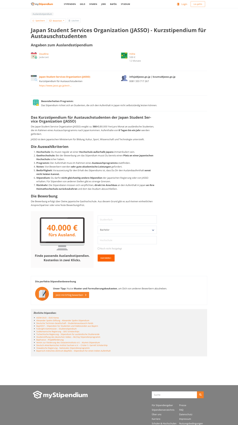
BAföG (113, 4)
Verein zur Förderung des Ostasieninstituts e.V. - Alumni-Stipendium (68, 342)
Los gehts (198, 4)
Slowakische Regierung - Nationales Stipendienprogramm (63, 348)
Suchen (105, 258)
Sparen (93, 4)
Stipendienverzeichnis (163, 409)
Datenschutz (185, 414)
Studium (125, 4)
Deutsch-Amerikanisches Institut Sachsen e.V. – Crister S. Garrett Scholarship (72, 345)
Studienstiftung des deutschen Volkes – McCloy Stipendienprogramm (68, 337)
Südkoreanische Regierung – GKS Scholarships (57, 331)
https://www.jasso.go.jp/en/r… (55, 85)
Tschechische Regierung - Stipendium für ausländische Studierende (67, 334)
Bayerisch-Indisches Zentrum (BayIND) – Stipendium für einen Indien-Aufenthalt (73, 350)
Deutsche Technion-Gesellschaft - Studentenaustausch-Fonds (64, 323)
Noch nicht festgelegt (111, 248)
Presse (182, 405)
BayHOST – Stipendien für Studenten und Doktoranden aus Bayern (67, 326)
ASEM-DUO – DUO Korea (47, 317)
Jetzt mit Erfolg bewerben (69, 295)
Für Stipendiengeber (162, 405)
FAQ (181, 409)
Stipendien (70, 4)
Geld (82, 4)
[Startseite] (43, 4)
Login (184, 4)
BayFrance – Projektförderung (50, 339)
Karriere (156, 418)
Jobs (103, 4)
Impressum (185, 418)
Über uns (156, 414)
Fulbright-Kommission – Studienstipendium (56, 328)
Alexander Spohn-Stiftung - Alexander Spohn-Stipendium (62, 320)
